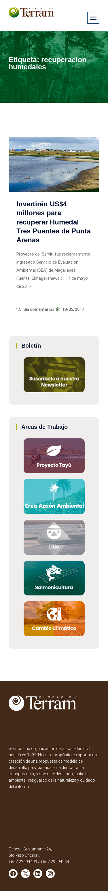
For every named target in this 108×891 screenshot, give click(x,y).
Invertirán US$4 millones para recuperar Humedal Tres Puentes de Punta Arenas (53, 222)
